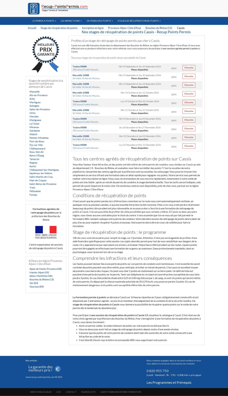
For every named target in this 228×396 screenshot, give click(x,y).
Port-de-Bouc (36, 141)
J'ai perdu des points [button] (98, 20)
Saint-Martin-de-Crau (41, 176)
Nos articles (31, 360)
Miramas (34, 127)
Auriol (32, 166)
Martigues (35, 102)
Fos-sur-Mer (36, 144)
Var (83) (33, 282)
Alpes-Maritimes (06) (40, 275)
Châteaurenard (37, 148)
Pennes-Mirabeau (39, 137)
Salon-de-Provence (39, 109)
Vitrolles (34, 116)
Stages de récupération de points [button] (138, 20)
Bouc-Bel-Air (36, 151)
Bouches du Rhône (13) (41, 279)
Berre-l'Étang (36, 155)
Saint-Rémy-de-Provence (42, 183)
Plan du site (88, 392)
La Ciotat (34, 123)
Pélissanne (35, 191)
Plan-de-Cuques (38, 180)
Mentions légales (40, 392)
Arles (32, 98)
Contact (71, 392)
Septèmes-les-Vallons (40, 173)
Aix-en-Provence (38, 95)
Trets (32, 187)
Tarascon (34, 158)
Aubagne (34, 105)
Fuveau (33, 194)
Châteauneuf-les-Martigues (44, 169)
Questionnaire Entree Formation (120, 392)
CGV (58, 392)
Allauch (33, 134)
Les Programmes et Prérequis (169, 382)
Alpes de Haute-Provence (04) (45, 268)
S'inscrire (188, 67)
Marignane (35, 119)
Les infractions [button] (70, 20)
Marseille (34, 91)
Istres (32, 112)
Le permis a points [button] (44, 20)
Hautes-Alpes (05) (39, 272)
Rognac (33, 162)
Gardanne (34, 130)
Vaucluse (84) (36, 286)
